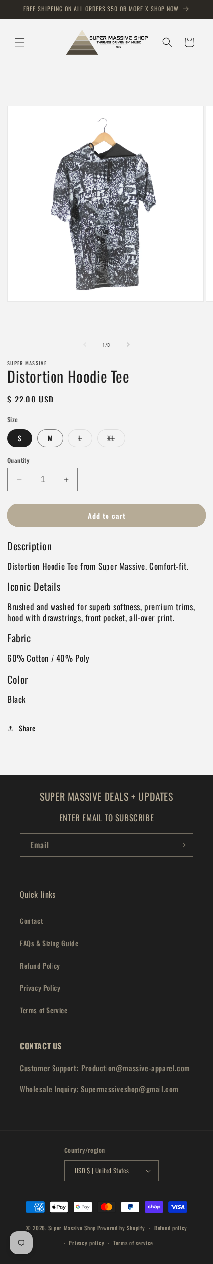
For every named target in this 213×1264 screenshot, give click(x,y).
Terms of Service (44, 1010)
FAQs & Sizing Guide (49, 943)
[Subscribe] (182, 845)
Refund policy (170, 1228)
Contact (31, 921)
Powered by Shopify (121, 1228)
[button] (20, 42)
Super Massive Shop (72, 1228)
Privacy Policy (40, 987)
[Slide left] (85, 344)
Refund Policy (40, 965)
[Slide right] (128, 344)
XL (116, 439)
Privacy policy (86, 1243)
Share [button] (27, 728)
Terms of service (133, 1243)
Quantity (18, 460)
